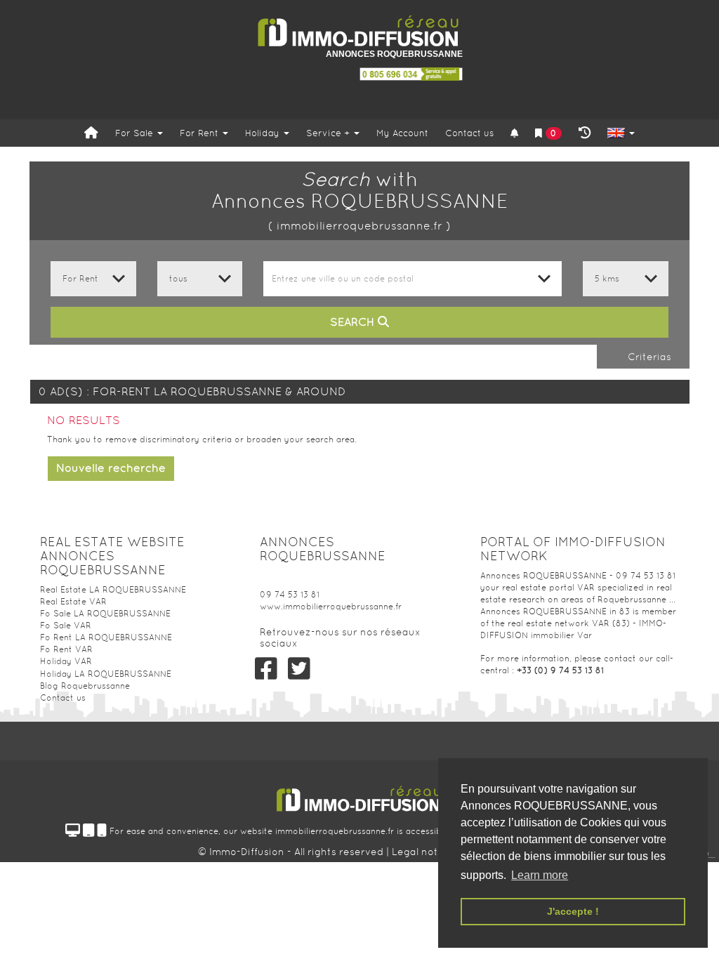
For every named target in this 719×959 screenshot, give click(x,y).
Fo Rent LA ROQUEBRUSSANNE (106, 637)
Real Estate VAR (73, 602)
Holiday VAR (66, 661)
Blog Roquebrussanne (85, 686)
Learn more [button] (539, 875)
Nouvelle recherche (111, 468)
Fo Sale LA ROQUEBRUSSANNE (105, 614)
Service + (329, 133)
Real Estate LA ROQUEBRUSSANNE (113, 590)
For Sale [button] (135, 133)
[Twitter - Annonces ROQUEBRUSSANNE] (299, 669)
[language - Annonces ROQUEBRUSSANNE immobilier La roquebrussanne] (621, 133)
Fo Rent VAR (66, 649)
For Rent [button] (200, 133)
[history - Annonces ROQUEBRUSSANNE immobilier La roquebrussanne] (585, 133)
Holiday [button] (263, 133)
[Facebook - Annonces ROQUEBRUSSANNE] (265, 669)
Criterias (648, 356)
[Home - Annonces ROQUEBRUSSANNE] (359, 31)
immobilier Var (561, 635)
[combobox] (412, 278)
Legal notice (424, 851)
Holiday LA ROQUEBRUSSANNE (105, 674)
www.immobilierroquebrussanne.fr (331, 606)
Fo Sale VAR (65, 625)
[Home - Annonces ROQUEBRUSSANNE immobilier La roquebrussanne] (91, 133)
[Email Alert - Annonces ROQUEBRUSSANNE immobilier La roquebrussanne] (514, 133)
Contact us (469, 133)
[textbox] (412, 278)
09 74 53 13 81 (289, 595)
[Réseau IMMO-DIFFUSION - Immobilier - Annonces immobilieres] (359, 793)
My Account (402, 133)
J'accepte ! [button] (573, 911)
